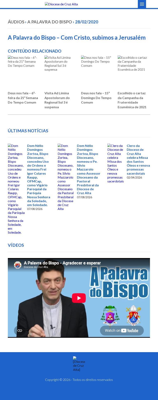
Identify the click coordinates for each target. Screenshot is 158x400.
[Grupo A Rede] (89, 392)
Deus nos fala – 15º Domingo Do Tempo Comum (96, 97)
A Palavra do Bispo (49, 21)
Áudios (16, 21)
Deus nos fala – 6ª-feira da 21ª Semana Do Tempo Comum (23, 97)
